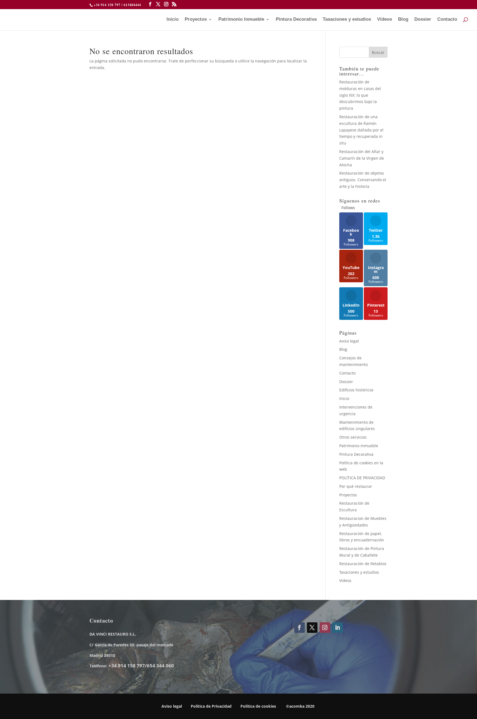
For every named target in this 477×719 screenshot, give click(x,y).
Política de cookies (258, 706)
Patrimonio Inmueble (241, 19)
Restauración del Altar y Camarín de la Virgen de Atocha (361, 158)
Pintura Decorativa (296, 19)
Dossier (422, 19)
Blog (403, 19)
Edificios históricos (356, 390)
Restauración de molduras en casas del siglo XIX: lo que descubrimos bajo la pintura (360, 95)
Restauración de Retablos (362, 563)
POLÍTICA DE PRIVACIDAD (362, 477)
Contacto (447, 19)
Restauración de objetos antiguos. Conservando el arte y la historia (362, 179)
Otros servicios (353, 437)
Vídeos (384, 19)
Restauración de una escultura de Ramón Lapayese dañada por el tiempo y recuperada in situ (361, 130)
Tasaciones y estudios (347, 19)
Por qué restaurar (355, 486)
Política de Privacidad (211, 706)
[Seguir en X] (312, 627)
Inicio (172, 19)
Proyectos (196, 19)
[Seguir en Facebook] (299, 627)
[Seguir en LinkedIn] (337, 627)
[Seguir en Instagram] (325, 627)
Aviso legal (349, 341)
